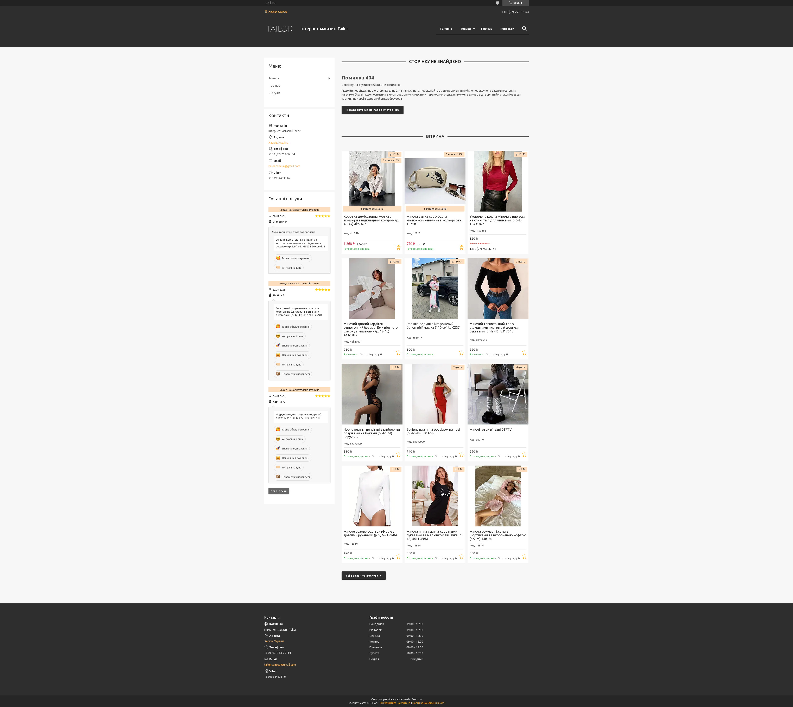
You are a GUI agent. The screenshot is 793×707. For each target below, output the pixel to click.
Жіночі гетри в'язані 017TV (491, 429)
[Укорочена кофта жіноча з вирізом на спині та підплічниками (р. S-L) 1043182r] (498, 181)
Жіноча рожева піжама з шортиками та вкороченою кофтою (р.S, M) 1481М (498, 535)
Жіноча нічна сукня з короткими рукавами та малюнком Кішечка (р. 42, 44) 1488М (434, 535)
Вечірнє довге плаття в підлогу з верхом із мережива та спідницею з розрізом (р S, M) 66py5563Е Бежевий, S (300, 243)
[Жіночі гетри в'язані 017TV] (498, 394)
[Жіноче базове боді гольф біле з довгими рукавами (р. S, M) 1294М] (372, 496)
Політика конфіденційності (428, 703)
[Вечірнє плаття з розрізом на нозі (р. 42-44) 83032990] (435, 394)
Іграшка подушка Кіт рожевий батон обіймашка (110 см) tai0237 (433, 325)
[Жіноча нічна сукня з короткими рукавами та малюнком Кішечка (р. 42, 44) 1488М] (435, 496)
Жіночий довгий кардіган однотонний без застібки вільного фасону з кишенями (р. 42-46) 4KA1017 (371, 329)
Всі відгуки (279, 490)
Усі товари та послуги (362, 575)
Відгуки (274, 93)
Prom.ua (417, 699)
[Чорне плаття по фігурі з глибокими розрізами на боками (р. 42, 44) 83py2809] (372, 394)
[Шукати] (523, 29)
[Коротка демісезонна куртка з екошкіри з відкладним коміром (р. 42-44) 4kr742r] (372, 181)
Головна (446, 28)
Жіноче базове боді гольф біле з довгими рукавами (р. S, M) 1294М (370, 533)
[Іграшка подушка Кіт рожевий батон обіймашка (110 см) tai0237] (435, 288)
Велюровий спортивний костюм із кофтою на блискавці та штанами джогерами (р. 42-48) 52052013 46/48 (299, 312)
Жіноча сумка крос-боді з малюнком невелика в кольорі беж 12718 (434, 220)
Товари (465, 28)
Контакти (507, 28)
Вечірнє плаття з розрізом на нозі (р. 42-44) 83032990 (433, 431)
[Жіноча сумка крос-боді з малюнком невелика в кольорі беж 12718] (435, 181)
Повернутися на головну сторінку (374, 109)
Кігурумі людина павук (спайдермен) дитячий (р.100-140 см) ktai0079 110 (298, 416)
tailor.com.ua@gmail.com (284, 166)
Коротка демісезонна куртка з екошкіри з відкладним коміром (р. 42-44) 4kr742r (371, 220)
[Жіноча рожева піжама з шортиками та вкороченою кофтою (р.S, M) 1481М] (498, 496)
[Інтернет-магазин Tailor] (279, 29)
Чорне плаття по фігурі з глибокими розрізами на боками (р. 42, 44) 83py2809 (372, 433)
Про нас (486, 28)
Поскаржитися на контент (395, 703)
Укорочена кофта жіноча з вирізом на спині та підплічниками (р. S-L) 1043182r (497, 220)
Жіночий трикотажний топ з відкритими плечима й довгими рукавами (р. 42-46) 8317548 (495, 327)
